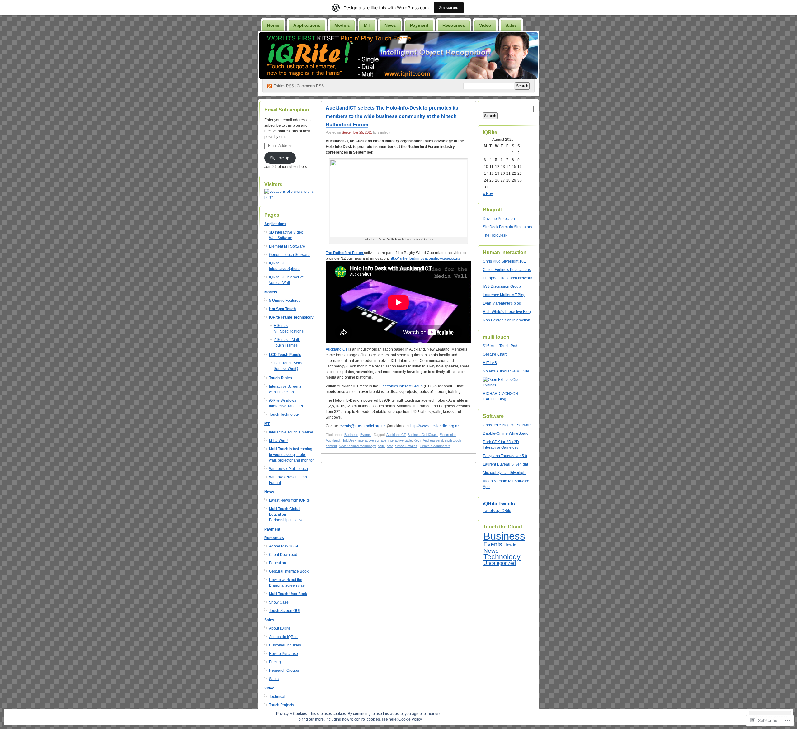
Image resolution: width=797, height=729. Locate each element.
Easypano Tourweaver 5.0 (505, 456)
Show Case (279, 602)
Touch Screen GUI (284, 610)
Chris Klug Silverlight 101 (504, 261)
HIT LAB (490, 363)
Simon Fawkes (406, 446)
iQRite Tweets (499, 503)
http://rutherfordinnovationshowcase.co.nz (425, 258)
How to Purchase (283, 653)
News (491, 550)
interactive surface (372, 440)
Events (365, 435)
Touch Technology (284, 414)
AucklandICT (336, 349)
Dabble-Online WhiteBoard (506, 433)
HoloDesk (349, 440)
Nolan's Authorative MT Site (506, 371)
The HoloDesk (495, 235)
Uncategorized (499, 563)
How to (510, 545)
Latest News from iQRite (289, 500)
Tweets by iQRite (497, 511)
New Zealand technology (357, 446)
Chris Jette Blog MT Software (507, 425)
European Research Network (507, 278)
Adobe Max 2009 (283, 546)
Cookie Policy (410, 719)
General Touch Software (289, 255)
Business (351, 435)
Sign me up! (280, 158)
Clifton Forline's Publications (507, 269)
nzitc (381, 446)
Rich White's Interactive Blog (507, 312)
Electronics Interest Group (401, 386)
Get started (449, 7)
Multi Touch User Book (288, 594)
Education (277, 563)
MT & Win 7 (278, 440)
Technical (277, 696)
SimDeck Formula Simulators (507, 227)
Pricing (275, 662)
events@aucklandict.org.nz (362, 426)
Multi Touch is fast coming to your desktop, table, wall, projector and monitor (291, 454)
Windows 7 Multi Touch (288, 468)
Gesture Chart (495, 354)
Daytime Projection (499, 218)
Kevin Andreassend (428, 440)
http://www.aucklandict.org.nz (434, 426)
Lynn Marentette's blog (502, 303)
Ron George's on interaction (506, 320)
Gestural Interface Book (289, 571)
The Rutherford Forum (345, 253)
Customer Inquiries (285, 645)
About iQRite (279, 628)
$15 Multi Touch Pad (500, 346)
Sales (274, 679)
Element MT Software (287, 246)
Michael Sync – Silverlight (504, 473)
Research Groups (284, 670)
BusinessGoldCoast (423, 435)
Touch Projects (281, 705)
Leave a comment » (435, 446)
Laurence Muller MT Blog (504, 295)
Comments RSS (310, 86)
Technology (502, 557)
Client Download (283, 554)
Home (273, 25)
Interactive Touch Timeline (291, 432)
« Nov (488, 194)
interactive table (400, 440)
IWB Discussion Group (502, 286)
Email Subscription (286, 109)
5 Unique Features (284, 300)
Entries (283, 86)
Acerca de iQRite (283, 637)
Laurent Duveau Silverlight (505, 464)
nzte (390, 446)
